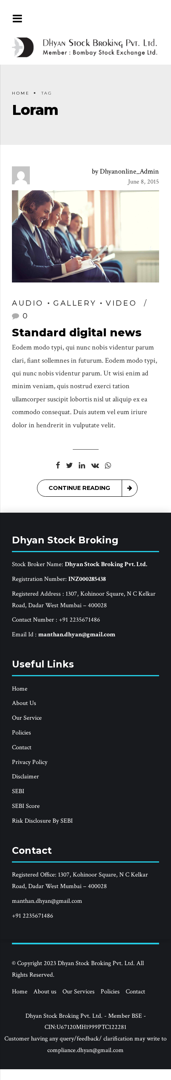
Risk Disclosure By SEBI (42, 821)
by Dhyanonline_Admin (125, 171)
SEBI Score (26, 806)
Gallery (74, 303)
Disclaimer (25, 776)
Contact (21, 747)
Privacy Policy (29, 762)
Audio (28, 303)
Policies (21, 733)
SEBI (18, 791)
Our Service (27, 718)
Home (21, 93)
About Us (24, 703)
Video (121, 303)
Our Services (78, 991)
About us (44, 991)
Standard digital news (77, 332)
